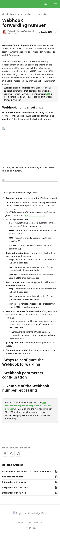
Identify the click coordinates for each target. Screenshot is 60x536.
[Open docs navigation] (55, 4)
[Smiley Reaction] (18, 453)
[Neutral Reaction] (12, 453)
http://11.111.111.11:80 (35, 215)
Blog (29, 522)
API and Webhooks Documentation (32, 14)
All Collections (8, 14)
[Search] (51, 4)
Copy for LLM (46, 32)
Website (38, 522)
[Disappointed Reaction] (5, 453)
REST (47, 94)
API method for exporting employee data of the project (28, 405)
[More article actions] (55, 32)
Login (20, 522)
